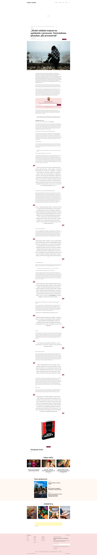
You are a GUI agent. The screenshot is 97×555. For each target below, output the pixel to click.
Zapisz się (55, 548)
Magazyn (56, 2)
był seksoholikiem (52, 295)
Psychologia (35, 539)
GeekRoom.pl (68, 553)
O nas (63, 2)
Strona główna (32, 26)
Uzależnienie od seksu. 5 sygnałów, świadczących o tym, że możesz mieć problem (47, 268)
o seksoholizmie (52, 121)
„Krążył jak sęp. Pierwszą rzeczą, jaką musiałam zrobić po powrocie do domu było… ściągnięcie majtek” (49, 150)
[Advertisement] (48, 524)
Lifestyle (35, 26)
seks (31, 451)
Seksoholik (53, 161)
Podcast (60, 2)
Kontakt (66, 2)
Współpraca (28, 539)
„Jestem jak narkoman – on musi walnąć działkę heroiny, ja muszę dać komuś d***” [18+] (46, 312)
